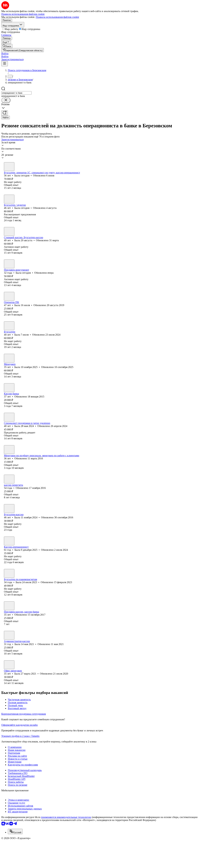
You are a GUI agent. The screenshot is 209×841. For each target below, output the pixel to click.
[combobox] (16, 93)
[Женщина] (9, 166)
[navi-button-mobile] (4, 63)
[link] (6, 46)
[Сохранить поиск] (4, 113)
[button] (4, 53)
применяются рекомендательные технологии (66, 817)
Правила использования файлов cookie (57, 17)
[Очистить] (5, 100)
